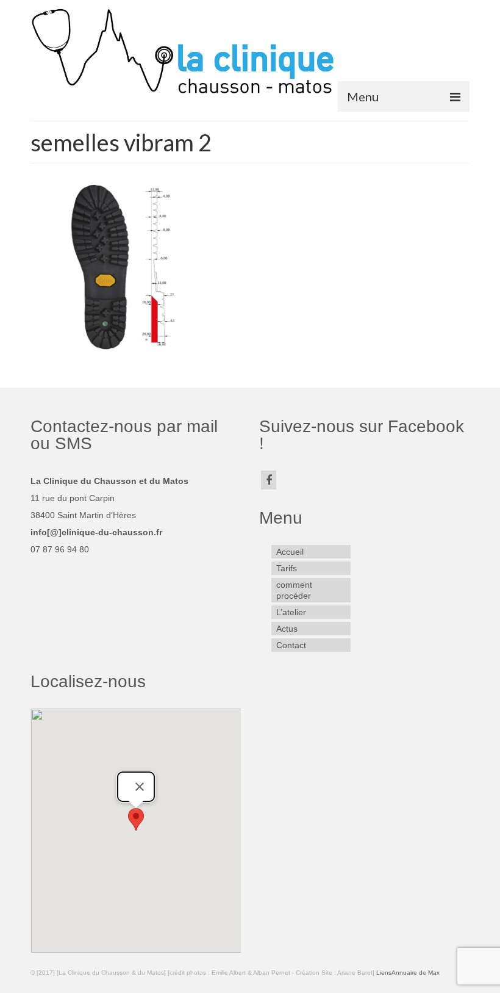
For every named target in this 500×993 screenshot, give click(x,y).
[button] (136, 819)
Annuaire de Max (415, 972)
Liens (383, 972)
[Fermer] (139, 786)
